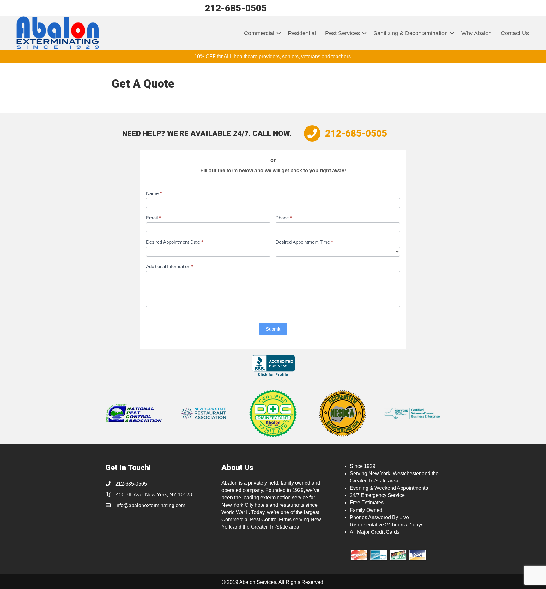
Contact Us (515, 33)
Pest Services (342, 33)
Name (154, 193)
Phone (284, 217)
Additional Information (169, 266)
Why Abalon (476, 33)
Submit (273, 329)
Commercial (259, 33)
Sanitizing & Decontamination (410, 33)
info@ (122, 505)
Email (153, 217)
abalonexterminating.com (157, 505)
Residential (302, 33)
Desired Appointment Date (174, 242)
